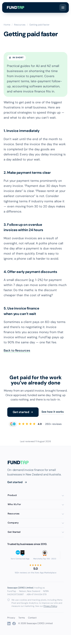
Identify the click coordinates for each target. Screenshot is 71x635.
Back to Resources (17, 350)
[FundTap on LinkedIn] (9, 623)
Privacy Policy (50, 606)
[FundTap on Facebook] (14, 623)
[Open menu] (62, 7)
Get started (21, 412)
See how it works (53, 412)
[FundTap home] (16, 7)
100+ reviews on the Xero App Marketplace (35, 572)
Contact (32, 617)
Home (7, 24)
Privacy (11, 617)
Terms (21, 617)
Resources (19, 24)
